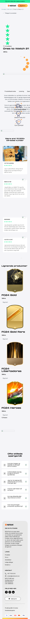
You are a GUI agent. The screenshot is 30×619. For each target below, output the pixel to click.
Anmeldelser (8, 559)
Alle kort (9, 9)
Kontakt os (7, 564)
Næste (5, 417)
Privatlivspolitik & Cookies (11, 608)
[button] (23, 5)
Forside (4, 9)
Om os (6, 557)
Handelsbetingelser (10, 610)
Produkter (7, 555)
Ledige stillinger (9, 562)
